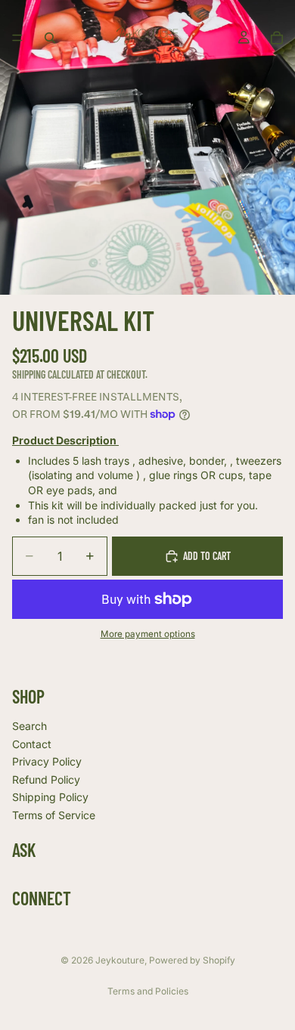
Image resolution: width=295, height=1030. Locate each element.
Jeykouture (119, 960)
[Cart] (276, 37)
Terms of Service (53, 815)
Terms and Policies (147, 991)
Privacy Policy (47, 761)
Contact (31, 744)
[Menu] (17, 37)
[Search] (50, 37)
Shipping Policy (50, 796)
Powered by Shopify (192, 960)
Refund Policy (46, 779)
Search (29, 725)
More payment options (148, 634)
